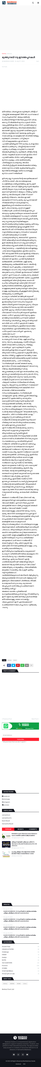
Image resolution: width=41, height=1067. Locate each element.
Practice (20, 965)
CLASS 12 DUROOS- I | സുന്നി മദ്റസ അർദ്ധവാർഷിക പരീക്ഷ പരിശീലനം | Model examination (19, 920)
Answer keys (20, 946)
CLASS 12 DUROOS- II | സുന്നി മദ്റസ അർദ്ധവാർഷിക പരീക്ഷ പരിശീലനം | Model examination (19, 912)
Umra (15, 660)
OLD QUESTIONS (20, 963)
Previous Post (7, 719)
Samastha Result (7, 824)
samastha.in (6, 815)
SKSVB (18, 983)
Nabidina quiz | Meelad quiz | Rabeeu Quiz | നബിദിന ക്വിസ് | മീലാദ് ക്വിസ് (24, 834)
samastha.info (7, 818)
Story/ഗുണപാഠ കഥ (20, 974)
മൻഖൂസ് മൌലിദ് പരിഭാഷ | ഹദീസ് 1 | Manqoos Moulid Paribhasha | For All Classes (24, 843)
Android (18, 1064)
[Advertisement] (20, 27)
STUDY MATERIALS (20, 971)
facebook (6, 796)
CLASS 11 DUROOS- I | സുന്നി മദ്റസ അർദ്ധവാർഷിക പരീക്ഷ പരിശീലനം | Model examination (19, 936)
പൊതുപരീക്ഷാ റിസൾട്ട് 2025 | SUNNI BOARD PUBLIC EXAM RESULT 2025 (23, 853)
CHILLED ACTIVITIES (20, 949)
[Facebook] (9, 665)
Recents (20, 829)
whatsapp (6, 799)
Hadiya (20, 957)
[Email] (27, 665)
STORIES (20, 968)
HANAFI (20, 955)
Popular (8, 829)
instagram (6, 802)
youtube (6, 805)
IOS (24, 1064)
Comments (33, 829)
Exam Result (6, 821)
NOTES (20, 960)
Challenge (20, 952)
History (9, 53)
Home (4, 53)
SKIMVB (12, 983)
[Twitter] (13, 665)
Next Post (35, 719)
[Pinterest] (18, 665)
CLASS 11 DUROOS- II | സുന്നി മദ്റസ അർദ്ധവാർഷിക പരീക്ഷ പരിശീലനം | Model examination (19, 928)
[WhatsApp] (22, 665)
